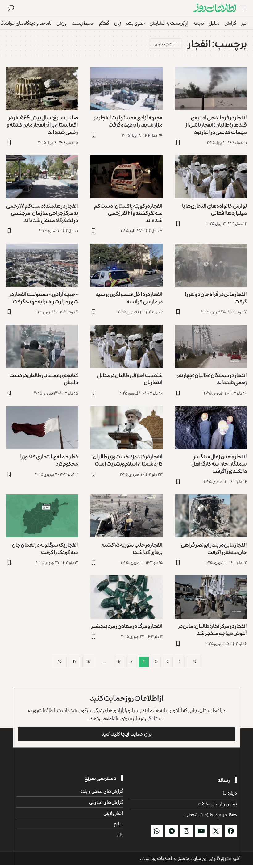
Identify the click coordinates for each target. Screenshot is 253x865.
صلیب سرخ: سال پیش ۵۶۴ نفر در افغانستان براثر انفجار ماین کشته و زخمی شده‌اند (42, 124)
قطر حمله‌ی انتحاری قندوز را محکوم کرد (48, 460)
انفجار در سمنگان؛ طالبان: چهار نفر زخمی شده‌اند (212, 378)
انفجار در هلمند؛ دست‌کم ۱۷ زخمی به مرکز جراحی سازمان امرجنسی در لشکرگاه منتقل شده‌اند (42, 212)
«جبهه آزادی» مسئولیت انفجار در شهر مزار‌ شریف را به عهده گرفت (43, 297)
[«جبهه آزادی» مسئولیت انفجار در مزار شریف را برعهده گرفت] (126, 88)
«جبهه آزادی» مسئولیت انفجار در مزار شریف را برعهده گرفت (128, 121)
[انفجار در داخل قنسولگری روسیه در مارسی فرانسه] (126, 265)
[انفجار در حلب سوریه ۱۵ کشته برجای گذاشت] (126, 515)
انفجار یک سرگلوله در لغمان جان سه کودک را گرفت (45, 548)
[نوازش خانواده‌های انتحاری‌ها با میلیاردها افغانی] (211, 176)
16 (88, 661)
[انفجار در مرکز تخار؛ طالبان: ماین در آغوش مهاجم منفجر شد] (211, 597)
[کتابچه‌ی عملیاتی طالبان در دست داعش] (42, 346)
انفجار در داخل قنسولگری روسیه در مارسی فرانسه (129, 297)
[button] (241, 8)
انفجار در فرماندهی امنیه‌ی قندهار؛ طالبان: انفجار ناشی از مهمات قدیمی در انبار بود (216, 124)
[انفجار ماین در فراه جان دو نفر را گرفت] (211, 265)
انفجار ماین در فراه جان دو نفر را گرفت (216, 297)
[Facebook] (231, 831)
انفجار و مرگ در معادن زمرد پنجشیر (127, 626)
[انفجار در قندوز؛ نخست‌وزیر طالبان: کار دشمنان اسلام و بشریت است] (126, 427)
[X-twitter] (216, 831)
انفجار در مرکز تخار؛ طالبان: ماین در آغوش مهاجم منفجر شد (212, 629)
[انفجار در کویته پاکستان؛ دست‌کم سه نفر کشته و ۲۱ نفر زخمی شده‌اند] (126, 176)
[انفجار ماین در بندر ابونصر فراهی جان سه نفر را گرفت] (211, 515)
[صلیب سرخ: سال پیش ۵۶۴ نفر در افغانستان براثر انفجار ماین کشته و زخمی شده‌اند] (42, 88)
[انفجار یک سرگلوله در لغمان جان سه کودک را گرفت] (42, 515)
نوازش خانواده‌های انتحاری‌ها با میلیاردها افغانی (214, 209)
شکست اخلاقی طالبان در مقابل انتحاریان (130, 378)
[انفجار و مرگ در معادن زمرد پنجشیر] (126, 597)
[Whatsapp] (157, 831)
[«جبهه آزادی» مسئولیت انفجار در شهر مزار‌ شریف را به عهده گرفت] (42, 265)
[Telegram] (171, 831)
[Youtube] (201, 831)
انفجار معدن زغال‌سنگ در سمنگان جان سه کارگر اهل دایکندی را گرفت (219, 463)
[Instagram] (186, 831)
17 (74, 661)
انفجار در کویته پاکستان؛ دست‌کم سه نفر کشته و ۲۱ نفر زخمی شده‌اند (128, 212)
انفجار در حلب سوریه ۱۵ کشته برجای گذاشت (132, 548)
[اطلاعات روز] (214, 8)
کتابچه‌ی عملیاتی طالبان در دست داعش (43, 378)
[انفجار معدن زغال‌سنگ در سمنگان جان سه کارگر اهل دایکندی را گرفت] (211, 427)
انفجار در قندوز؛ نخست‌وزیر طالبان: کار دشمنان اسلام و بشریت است (127, 460)
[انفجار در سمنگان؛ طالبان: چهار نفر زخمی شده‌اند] (211, 346)
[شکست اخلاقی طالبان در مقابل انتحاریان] (126, 346)
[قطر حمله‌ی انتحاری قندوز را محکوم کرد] (42, 427)
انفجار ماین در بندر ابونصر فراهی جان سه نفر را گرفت (214, 548)
